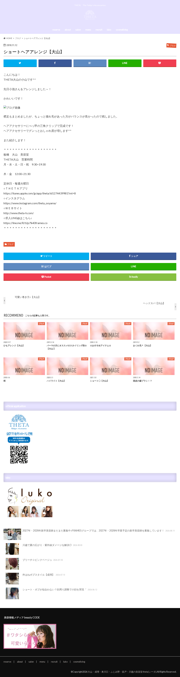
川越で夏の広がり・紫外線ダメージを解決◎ (52, 544)
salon (78, 29)
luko (109, 29)
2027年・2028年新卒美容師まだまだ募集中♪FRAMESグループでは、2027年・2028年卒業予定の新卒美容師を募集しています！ (98, 530)
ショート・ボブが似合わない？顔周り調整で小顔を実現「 (59, 589)
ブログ (10, 244)
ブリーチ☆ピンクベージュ (42, 559)
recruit (99, 29)
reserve (56, 29)
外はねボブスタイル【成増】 (43, 574)
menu (88, 29)
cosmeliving (122, 29)
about (68, 29)
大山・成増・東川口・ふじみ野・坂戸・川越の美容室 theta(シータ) (122, 671)
